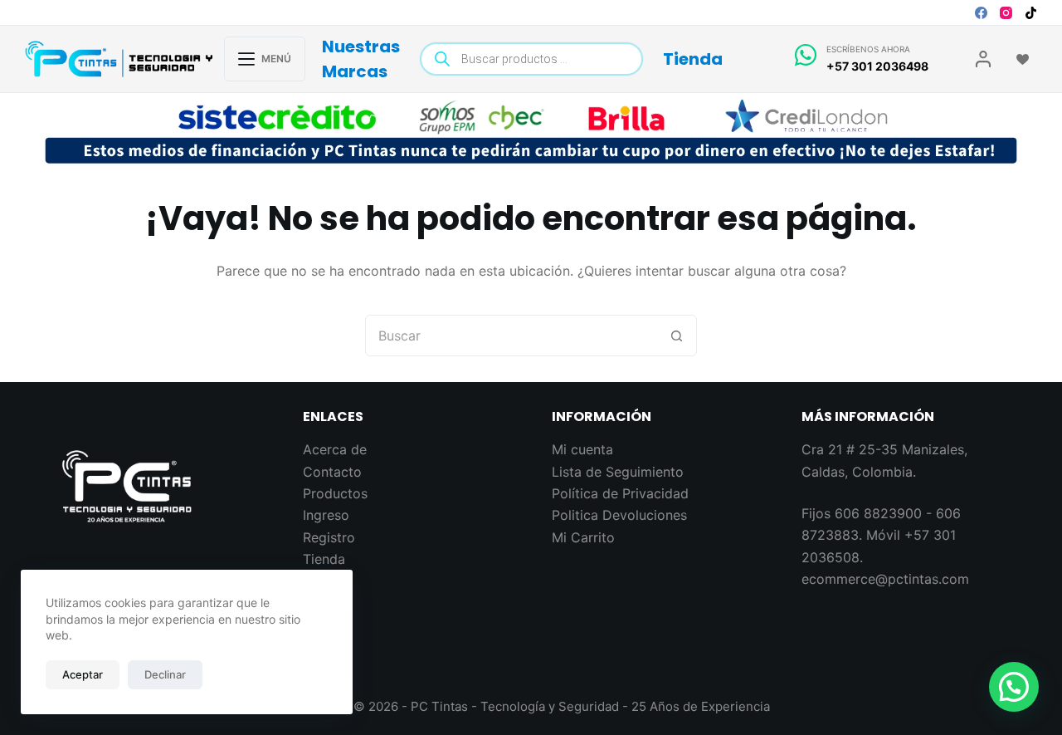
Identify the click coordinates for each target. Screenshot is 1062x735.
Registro (329, 537)
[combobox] (511, 335)
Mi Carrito (583, 537)
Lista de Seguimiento (618, 471)
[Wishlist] (1022, 59)
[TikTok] (1031, 13)
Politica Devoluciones (619, 515)
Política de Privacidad (620, 493)
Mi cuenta (582, 449)
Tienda (693, 59)
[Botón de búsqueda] (676, 335)
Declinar (165, 674)
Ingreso (326, 515)
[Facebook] (981, 13)
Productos (335, 493)
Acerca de (335, 449)
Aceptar (82, 674)
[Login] (983, 59)
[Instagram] (1006, 13)
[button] (1014, 687)
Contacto (332, 471)
